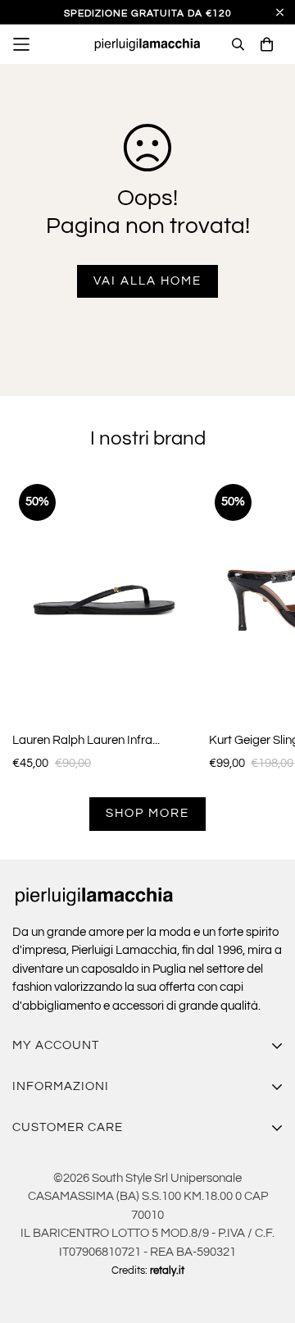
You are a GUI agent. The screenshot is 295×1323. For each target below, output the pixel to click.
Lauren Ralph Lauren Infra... (86, 740)
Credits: (147, 1270)
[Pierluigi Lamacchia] (148, 45)
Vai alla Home (147, 281)
